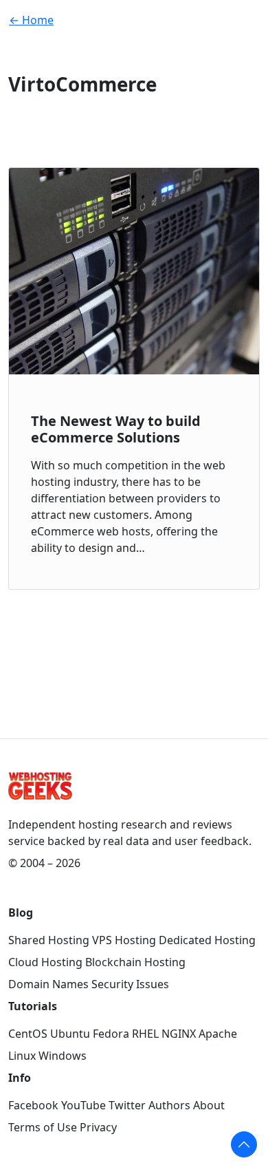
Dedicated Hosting (207, 940)
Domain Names (48, 984)
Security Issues (130, 984)
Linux (22, 1055)
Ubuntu (70, 1033)
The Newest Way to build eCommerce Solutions (116, 429)
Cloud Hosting (45, 962)
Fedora (111, 1033)
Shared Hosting (48, 940)
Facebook (33, 1105)
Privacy (98, 1127)
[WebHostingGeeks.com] (40, 793)
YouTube (83, 1105)
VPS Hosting (124, 940)
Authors (169, 1105)
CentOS (27, 1033)
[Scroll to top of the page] (244, 1144)
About (209, 1105)
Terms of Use (42, 1127)
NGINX (178, 1033)
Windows (62, 1055)
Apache (218, 1033)
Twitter (127, 1105)
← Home (31, 20)
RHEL (145, 1033)
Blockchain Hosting (135, 962)
